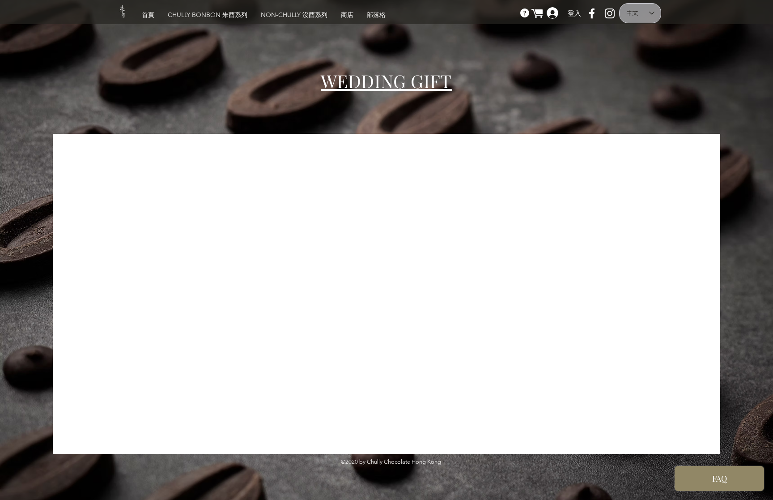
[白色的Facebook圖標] (592, 13)
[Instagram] (609, 13)
